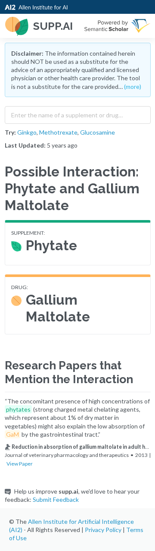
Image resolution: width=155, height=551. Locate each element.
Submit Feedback (56, 499)
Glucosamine (97, 132)
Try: (10, 132)
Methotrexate (58, 132)
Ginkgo (27, 132)
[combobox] (78, 113)
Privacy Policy (103, 529)
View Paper (19, 463)
